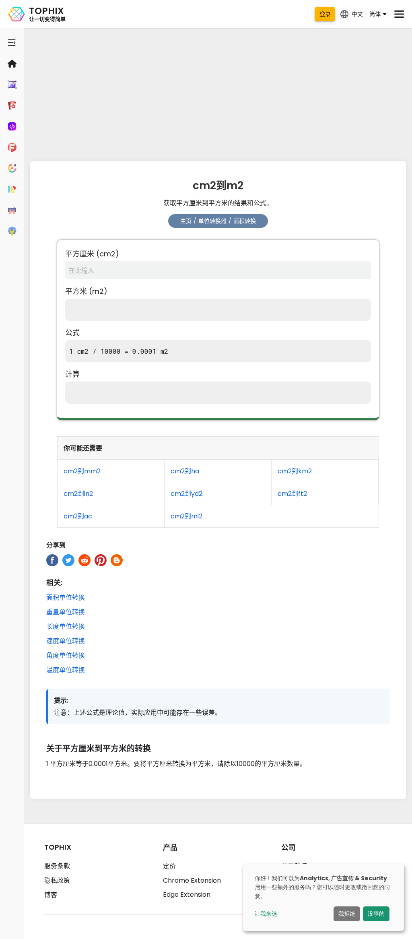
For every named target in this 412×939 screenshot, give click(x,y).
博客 (50, 895)
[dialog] (323, 897)
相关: (54, 583)
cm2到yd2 (186, 493)
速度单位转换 (65, 641)
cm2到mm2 (82, 471)
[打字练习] (12, 210)
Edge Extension (186, 894)
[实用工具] (12, 231)
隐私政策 (57, 880)
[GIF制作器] (12, 105)
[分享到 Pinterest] (101, 560)
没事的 (376, 914)
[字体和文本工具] (12, 147)
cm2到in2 (78, 493)
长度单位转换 (65, 626)
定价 (169, 866)
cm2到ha (185, 471)
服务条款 (57, 866)
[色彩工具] (12, 168)
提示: (61, 700)
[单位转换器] (12, 189)
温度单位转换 (65, 670)
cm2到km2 (295, 471)
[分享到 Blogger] (117, 560)
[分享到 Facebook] (52, 560)
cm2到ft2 (292, 493)
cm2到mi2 (186, 516)
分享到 (56, 545)
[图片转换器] (12, 84)
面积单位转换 (65, 597)
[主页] (12, 63)
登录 (325, 14)
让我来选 (266, 914)
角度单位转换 (65, 655)
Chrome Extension (192, 880)
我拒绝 (346, 914)
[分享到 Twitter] (68, 560)
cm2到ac (78, 516)
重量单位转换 (65, 612)
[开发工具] (12, 126)
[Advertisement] (218, 92)
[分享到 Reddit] (84, 560)
